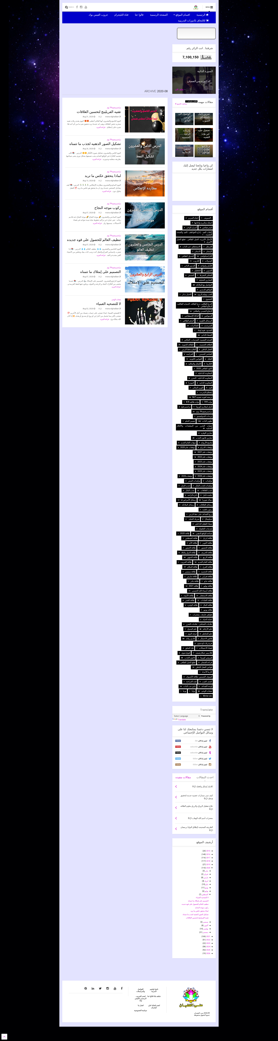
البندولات (208, 261)
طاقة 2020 (185, 533)
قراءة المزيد (100, 127)
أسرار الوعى (191, 227)
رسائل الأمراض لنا (188, 500)
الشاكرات (194, 325)
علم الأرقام (207, 629)
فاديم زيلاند (190, 638)
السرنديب (208, 325)
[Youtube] (86, 7)
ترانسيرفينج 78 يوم (114, 108)
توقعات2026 (186, 476)
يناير (206, 871)
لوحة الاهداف (206, 686)
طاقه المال (207, 605)
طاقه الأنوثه (188, 595)
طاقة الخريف (206, 552)
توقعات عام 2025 (204, 471)
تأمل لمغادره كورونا (204, 407)
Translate (182, 720)
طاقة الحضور (206, 548)
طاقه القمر (189, 600)
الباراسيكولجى (206, 256)
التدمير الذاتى (189, 266)
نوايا (193, 691)
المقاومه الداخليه (205, 373)
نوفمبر (205, 929)
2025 (208, 950)
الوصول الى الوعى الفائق (184, 117)
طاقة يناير (194, 581)
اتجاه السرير (193, 218)
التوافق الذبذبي (206, 289)
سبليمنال (208, 519)
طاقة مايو (208, 581)
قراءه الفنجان (206, 662)
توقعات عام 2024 (204, 466)
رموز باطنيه (207, 509)
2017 (208, 858)
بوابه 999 (208, 402)
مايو (206, 884)
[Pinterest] (85, 988)
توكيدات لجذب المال (203, 485)
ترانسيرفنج (186, 407)
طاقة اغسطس (191, 538)
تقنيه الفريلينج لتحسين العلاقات (99, 112)
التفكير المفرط (206, 275)
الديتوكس (208, 316)
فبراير (205, 874)
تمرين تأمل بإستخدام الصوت (204, 117)
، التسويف (208, 218)
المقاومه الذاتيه (205, 383)
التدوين (209, 270)
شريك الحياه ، (193, 519)
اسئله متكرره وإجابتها (203, 223)
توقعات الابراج (206, 447)
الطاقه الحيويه (188, 344)
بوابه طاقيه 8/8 (192, 402)
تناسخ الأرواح (206, 442)
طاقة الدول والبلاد (188, 552)
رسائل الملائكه (188, 505)
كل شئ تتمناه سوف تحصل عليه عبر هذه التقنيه (203, 130)
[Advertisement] (115, 64)
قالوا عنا (139, 14)
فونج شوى (185, 653)
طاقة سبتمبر (190, 571)
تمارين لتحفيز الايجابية (186, 149)
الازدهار (209, 246)
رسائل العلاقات (205, 505)
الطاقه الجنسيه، (205, 344)
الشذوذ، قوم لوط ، (204, 330)
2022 (208, 940)
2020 (208, 868)
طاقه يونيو (208, 610)
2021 (208, 936)
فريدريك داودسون (204, 643)
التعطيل (197, 270)
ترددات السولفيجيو (204, 416)
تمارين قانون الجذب (204, 438)
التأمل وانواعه (192, 101)
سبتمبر (205, 922)
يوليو (206, 891)
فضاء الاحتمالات (205, 648)
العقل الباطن (206, 349)
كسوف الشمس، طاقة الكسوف (199, 677)
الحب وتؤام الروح (205, 294)
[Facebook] (77, 7)
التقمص (191, 275)
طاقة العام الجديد (205, 562)
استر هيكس (207, 227)
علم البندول (192, 629)
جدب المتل (185, 485)
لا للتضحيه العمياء (108, 304)
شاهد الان (179, 89)
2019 (208, 864)
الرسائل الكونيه (205, 321)
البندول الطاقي (188, 256)
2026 (208, 953)
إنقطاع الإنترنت (206, 392)
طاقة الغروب (186, 562)
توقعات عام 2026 (204, 476)
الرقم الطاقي (188, 321)
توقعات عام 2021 (204, 452)
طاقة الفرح (207, 567)
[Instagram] (81, 7)
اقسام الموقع (183, 14)
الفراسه (189, 354)
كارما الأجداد (207, 672)
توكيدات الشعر (194, 481)
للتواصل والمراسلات (140, 990)
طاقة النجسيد (206, 571)
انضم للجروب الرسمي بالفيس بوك (140, 998)
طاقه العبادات (206, 600)
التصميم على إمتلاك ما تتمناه (100, 272)
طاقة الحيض (190, 548)
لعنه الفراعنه (191, 681)
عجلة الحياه (207, 619)
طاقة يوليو (208, 586)
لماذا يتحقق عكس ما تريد (103, 176)
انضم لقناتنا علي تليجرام (154, 1006)
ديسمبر (205, 932)
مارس (205, 878)
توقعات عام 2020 (187, 447)
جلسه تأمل (207, 495)
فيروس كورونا (206, 657)
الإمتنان (209, 251)
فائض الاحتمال (206, 638)
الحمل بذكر (186, 294)
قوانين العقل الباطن (204, 667)
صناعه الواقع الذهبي (204, 533)
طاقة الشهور (192, 557)
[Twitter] (100, 988)
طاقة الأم (193, 543)
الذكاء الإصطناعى (191, 316)
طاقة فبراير (207, 576)
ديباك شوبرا (207, 500)
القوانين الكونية (196, 359)
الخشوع (209, 299)
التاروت (196, 261)
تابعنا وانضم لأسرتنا (154, 990)
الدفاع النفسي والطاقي (202, 311)
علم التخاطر (207, 634)
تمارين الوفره (206, 433)
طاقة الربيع (207, 557)
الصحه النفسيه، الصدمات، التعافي (198, 340)
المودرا (191, 383)
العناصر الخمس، (205, 354)
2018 (208, 861)
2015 (208, 851)
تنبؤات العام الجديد (188, 442)
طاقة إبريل (207, 538)
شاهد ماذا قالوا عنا (154, 996)
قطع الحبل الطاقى (187, 662)
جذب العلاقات (206, 490)
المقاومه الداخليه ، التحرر (201, 378)
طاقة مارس (192, 576)
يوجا (184, 691)
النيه (210, 387)
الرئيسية (201, 14)
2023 (208, 943)
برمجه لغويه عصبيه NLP (202, 397)
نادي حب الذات (189, 686)
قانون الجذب (189, 657)
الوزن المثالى (197, 387)
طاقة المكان (192, 567)
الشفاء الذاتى (206, 335)
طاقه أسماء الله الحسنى (202, 591)
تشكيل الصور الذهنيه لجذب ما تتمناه (95, 144)
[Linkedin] (93, 988)
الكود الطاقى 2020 (204, 368)
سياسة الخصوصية (140, 1010)
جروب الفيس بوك (99, 14)
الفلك (209, 359)
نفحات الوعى (116, 300)
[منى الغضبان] (196, 8)
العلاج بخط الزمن (189, 349)
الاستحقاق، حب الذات (191, 246)
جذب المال (189, 490)
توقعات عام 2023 (204, 462)
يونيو (206, 888)
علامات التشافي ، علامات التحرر (199, 624)
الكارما (209, 364)
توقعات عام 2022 (204, 457)
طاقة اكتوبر (207, 543)
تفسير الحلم (190, 421)
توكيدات (208, 481)
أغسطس (204, 894)
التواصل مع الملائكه (204, 285)
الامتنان (198, 251)
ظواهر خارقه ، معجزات (202, 614)
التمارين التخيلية (205, 280)
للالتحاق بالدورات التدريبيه (192, 20)
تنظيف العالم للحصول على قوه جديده (94, 240)
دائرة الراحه (192, 495)
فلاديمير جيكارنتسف (203, 653)
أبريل (206, 881)
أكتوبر (206, 925)
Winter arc (207, 696)
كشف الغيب (207, 681)
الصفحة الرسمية (159, 14)
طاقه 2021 (193, 586)
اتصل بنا (140, 1005)
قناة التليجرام (121, 14)
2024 (208, 947)
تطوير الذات (207, 421)
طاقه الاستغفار (206, 595)
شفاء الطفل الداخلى (203, 524)
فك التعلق (189, 648)
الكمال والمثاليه (194, 364)
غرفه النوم (192, 634)
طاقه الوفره (193, 605)
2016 (208, 854)
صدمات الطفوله (205, 528)
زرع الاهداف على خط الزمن (200, 514)
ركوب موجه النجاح (107, 208)
